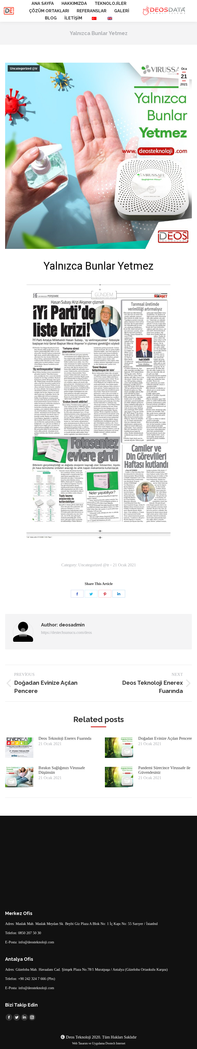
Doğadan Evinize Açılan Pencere (165, 738)
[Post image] (19, 747)
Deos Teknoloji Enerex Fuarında (64, 738)
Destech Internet (115, 1043)
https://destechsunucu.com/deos (66, 632)
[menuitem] (43, 3)
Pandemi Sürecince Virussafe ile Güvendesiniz (164, 770)
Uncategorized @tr (23, 68)
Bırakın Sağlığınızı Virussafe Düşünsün (61, 770)
